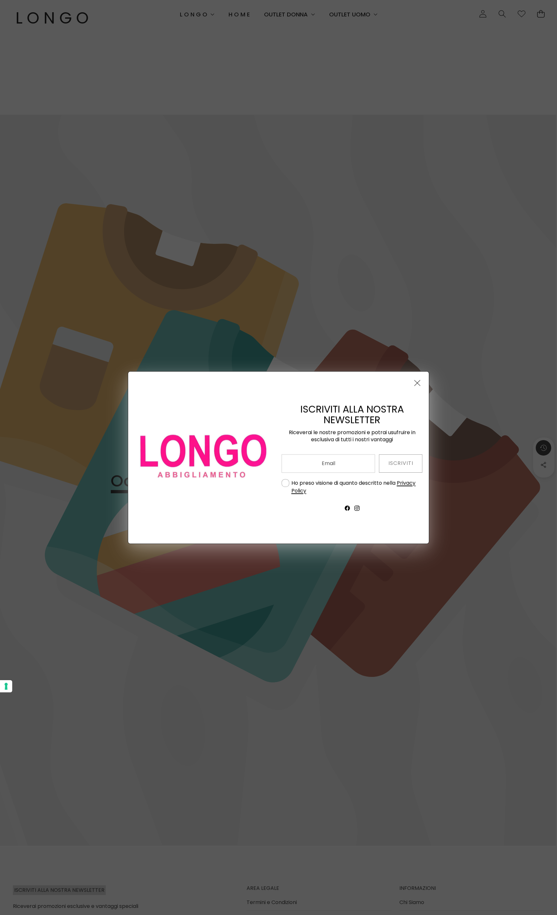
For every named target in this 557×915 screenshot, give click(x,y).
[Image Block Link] (201, 457)
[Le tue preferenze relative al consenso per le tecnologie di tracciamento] (6, 686)
